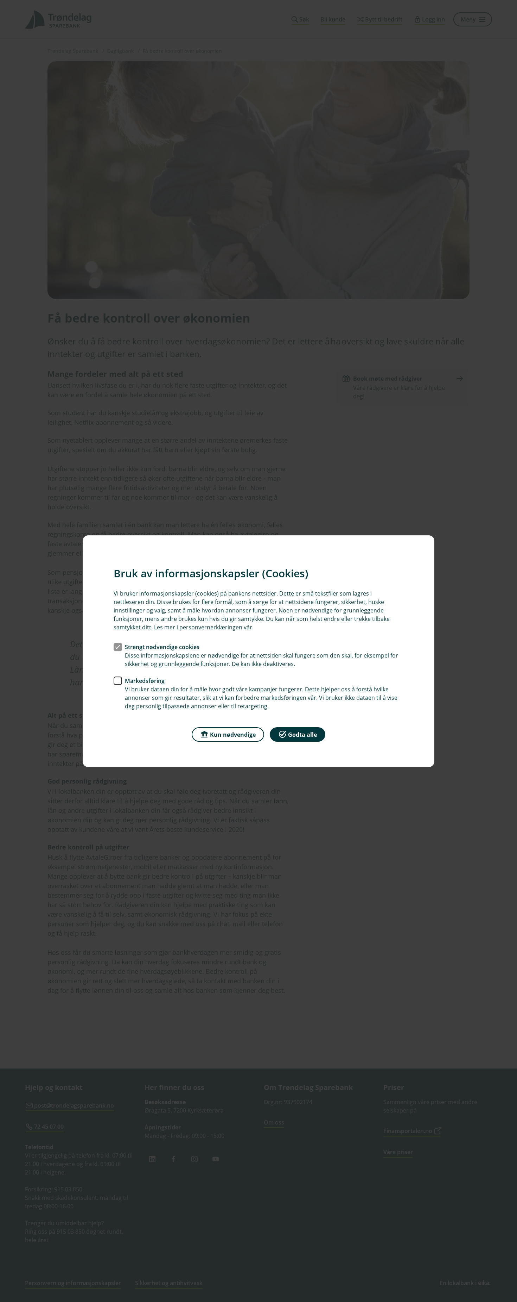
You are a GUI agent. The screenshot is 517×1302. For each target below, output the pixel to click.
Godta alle (302, 734)
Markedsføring (145, 680)
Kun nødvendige (233, 734)
